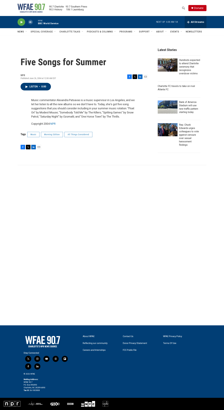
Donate (198, 8)
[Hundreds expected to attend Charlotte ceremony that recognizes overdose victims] (168, 65)
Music (33, 134)
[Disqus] (112, 206)
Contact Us (128, 336)
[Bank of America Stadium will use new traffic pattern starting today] (168, 107)
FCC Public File (130, 350)
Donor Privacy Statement (135, 343)
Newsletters (194, 31)
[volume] (30, 22)
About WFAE (89, 336)
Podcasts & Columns (100, 31)
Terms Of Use (169, 343)
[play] (21, 22)
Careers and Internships (94, 350)
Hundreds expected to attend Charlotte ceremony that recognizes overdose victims (189, 67)
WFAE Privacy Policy (172, 336)
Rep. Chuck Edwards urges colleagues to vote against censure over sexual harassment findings (189, 134)
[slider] (35, 22)
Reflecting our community (95, 343)
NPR (53, 123)
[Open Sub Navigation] (26, 31)
